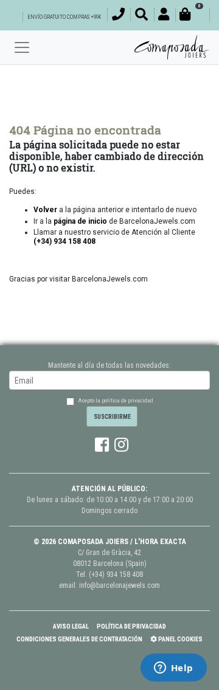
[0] (192, 16)
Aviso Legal (71, 626)
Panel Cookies (180, 639)
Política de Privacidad (131, 626)
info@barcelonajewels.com (119, 585)
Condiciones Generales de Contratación (79, 639)
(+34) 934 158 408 (116, 574)
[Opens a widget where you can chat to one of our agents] (173, 669)
